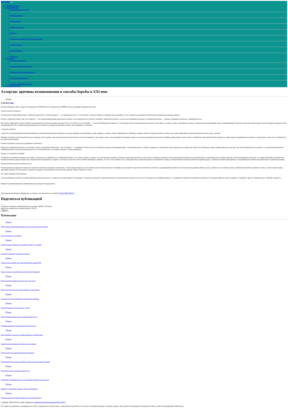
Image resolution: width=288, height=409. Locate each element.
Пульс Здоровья (16, 51)
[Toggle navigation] (11, 2)
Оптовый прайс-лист (18, 61)
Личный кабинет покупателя (21, 66)
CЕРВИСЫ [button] (9, 59)
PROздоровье (15, 21)
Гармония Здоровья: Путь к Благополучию (26, 39)
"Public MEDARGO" (67, 193)
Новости (13, 33)
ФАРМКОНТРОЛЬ (12, 86)
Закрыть (4, 210)
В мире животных (17, 27)
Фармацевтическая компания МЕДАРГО (49, 402)
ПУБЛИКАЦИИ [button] (11, 8)
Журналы (13, 57)
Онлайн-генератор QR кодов (21, 84)
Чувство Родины (16, 16)
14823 (11, 103)
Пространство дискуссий (19, 10)
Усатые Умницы (16, 45)
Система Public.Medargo (19, 78)
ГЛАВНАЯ (12, 6)
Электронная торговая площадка (22, 72)
